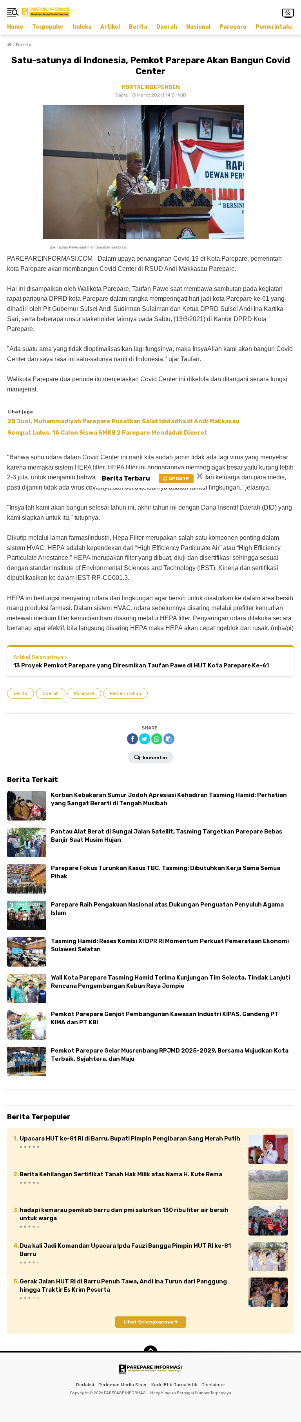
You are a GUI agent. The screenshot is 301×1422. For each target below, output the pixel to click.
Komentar (154, 757)
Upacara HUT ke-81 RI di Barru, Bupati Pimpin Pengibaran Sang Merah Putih (130, 1138)
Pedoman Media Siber (122, 1384)
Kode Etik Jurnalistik (174, 1384)
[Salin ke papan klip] (168, 738)
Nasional (198, 27)
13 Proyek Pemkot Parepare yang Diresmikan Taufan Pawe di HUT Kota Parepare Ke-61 (141, 665)
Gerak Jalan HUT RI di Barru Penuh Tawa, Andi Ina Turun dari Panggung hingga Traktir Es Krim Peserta (123, 1285)
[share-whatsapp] (156, 738)
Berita (138, 27)
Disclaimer (213, 1384)
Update (178, 478)
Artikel (110, 27)
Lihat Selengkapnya (148, 1322)
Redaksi (85, 1384)
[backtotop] (150, 1352)
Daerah (166, 27)
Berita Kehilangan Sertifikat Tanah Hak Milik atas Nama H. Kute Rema (121, 1174)
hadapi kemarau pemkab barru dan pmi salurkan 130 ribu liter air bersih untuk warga (124, 1214)
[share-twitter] (144, 738)
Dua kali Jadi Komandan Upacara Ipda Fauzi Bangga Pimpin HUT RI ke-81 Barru (125, 1250)
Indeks (82, 27)
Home (15, 27)
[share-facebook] (132, 738)
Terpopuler (48, 27)
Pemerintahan (276, 27)
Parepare (233, 27)
